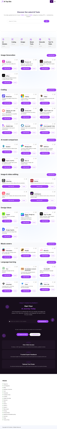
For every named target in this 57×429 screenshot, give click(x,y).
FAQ (5, 401)
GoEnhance (37, 194)
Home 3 (5, 407)
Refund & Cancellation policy (10, 414)
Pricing (5, 410)
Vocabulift (47, 269)
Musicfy (46, 250)
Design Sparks (10, 230)
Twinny (27, 96)
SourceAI (27, 126)
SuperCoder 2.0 (48, 110)
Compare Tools (7, 394)
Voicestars (9, 250)
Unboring (8, 181)
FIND (46, 21)
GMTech (46, 146)
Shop (5, 418)
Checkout (6, 393)
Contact (5, 396)
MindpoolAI (28, 146)
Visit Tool (6, 68)
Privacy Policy (7, 412)
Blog (5, 387)
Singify (27, 250)
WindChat (9, 96)
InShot (8, 194)
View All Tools (51, 55)
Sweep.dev (28, 110)
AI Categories (7, 385)
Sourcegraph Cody (49, 126)
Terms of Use (6, 419)
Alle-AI (27, 160)
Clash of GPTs (10, 160)
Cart (5, 391)
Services (5, 416)
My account (6, 409)
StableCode (9, 126)
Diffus (7, 76)
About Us (6, 384)
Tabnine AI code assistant (10, 111)
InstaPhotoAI (47, 62)
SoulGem (8, 62)
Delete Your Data (7, 398)
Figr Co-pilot (47, 214)
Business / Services (8, 389)
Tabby (45, 96)
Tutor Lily (46, 284)
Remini (36, 181)
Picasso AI (28, 62)
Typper (8, 214)
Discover (6, 400)
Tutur (26, 284)
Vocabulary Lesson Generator (30, 269)
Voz (7, 269)
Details (15, 68)
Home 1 (5, 403)
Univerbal (8, 284)
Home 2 (5, 405)
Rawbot (8, 146)
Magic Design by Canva (29, 215)
